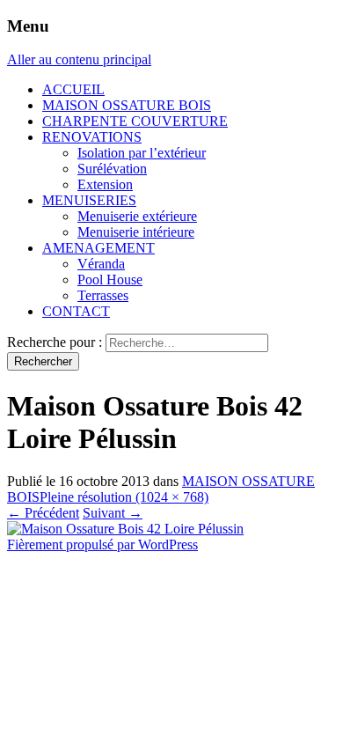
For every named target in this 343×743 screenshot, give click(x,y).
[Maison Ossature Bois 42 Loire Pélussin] (125, 528)
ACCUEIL (73, 89)
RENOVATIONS (92, 136)
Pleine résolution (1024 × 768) (124, 496)
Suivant (112, 512)
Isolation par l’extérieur (141, 152)
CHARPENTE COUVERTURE (135, 121)
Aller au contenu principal (79, 59)
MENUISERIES (89, 200)
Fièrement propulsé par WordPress (102, 544)
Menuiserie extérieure (137, 216)
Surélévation (112, 168)
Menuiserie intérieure (135, 231)
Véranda (101, 263)
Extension (105, 184)
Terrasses (102, 295)
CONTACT (76, 311)
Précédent (43, 512)
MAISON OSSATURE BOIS (126, 105)
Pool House (109, 279)
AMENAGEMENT (98, 247)
